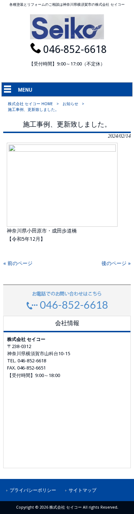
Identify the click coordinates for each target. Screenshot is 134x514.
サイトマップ (82, 490)
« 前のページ (18, 263)
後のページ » (116, 263)
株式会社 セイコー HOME (30, 104)
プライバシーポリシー (33, 490)
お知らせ (70, 104)
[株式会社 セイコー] (67, 37)
